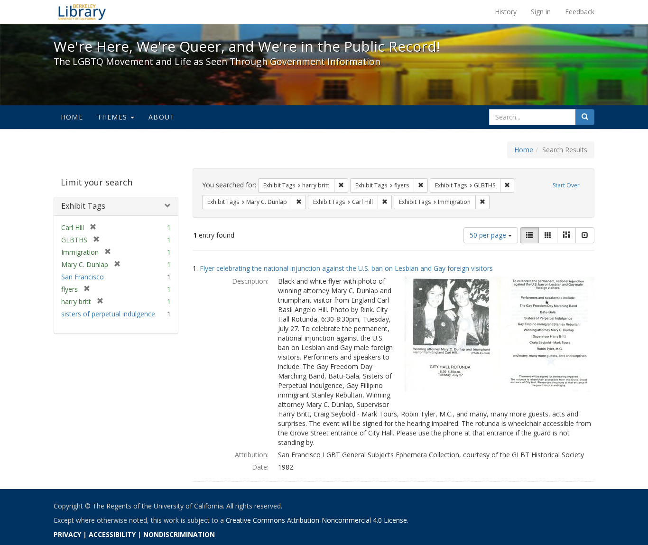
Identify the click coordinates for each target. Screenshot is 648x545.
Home (72, 116)
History (506, 11)
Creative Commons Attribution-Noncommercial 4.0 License (316, 520)
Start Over (566, 185)
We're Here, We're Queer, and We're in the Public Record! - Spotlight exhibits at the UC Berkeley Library (82, 12)
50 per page (489, 235)
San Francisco (82, 276)
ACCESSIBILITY (112, 534)
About (161, 116)
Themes (113, 116)
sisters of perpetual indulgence (108, 313)
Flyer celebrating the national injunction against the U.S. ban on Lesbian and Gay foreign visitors (346, 268)
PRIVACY (67, 534)
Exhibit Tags (83, 206)
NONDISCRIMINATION (179, 534)
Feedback (579, 11)
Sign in (541, 11)
